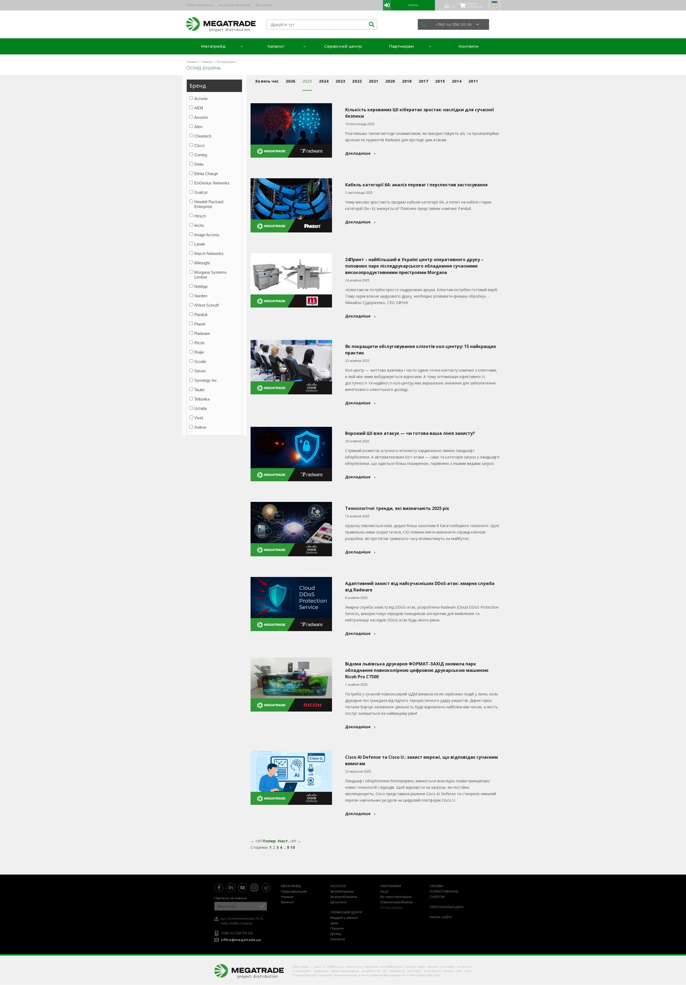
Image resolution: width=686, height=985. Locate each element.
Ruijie (199, 352)
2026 (290, 81)
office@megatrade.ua (241, 940)
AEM (198, 108)
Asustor (201, 117)
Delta (198, 164)
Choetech (202, 136)
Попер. (270, 840)
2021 (373, 81)
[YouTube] (242, 887)
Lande (199, 244)
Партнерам (390, 886)
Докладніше (358, 153)
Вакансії (287, 902)
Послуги (337, 928)
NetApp (200, 286)
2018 (407, 81)
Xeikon (200, 427)
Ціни (334, 923)
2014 (456, 81)
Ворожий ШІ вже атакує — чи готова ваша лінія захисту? (410, 433)
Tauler (199, 389)
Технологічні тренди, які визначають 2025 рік (397, 508)
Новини (287, 897)
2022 (357, 81)
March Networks (208, 253)
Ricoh (199, 342)
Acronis (201, 98)
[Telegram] (266, 887)
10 (292, 847)
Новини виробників (396, 902)
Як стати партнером (396, 897)
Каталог (338, 886)
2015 (440, 81)
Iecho (199, 225)
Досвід (335, 934)
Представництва (294, 891)
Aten (198, 126)
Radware (202, 333)
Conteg (200, 155)
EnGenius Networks (212, 183)
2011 (473, 81)
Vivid (198, 418)
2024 (324, 81)
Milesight (202, 263)
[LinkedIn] (230, 887)
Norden (200, 296)
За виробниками (343, 897)
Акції (384, 891)
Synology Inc (205, 380)
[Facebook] (218, 887)
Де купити (338, 902)
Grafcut (200, 192)
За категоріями (342, 891)
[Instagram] (254, 887)
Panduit (200, 314)
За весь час (267, 81)
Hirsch (200, 216)
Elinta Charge (206, 173)
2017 (423, 81)
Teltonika (202, 399)
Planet (199, 324)
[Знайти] (371, 24)
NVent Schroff (206, 305)
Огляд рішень (391, 907)
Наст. (283, 840)
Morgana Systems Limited (210, 274)
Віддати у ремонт (344, 918)
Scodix (200, 361)
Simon (200, 371)
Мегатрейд (291, 886)
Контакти (337, 939)
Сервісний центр (346, 912)
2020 (390, 81)
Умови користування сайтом (444, 891)
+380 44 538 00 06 (453, 24)
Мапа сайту (441, 917)
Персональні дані (446, 907)
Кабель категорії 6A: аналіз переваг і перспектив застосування (416, 185)
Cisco (199, 145)
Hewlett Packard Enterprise (208, 204)
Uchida (200, 408)
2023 (340, 81)
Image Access (206, 234)
